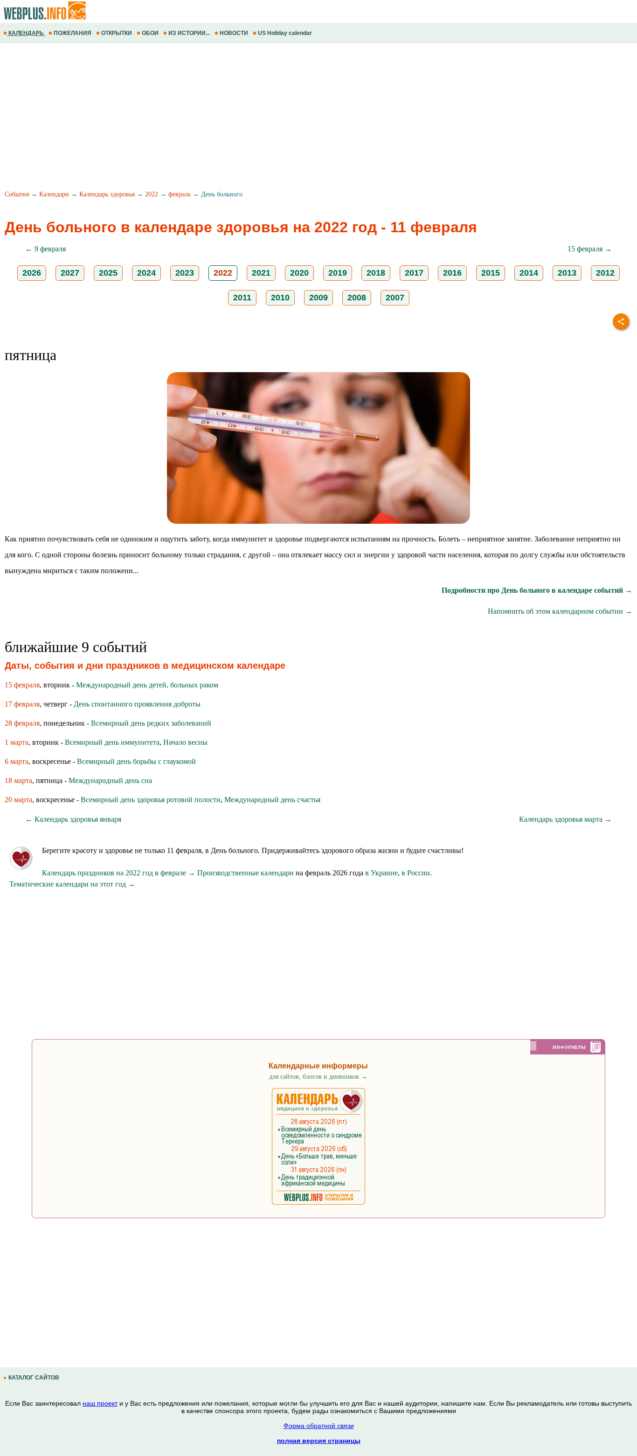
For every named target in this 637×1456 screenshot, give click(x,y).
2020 (299, 272)
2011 (242, 297)
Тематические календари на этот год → (72, 884)
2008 (356, 297)
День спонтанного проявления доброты (137, 704)
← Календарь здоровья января (73, 819)
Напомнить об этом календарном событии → (560, 611)
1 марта (16, 742)
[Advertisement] (280, 118)
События (17, 194)
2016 (452, 272)
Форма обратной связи (319, 1425)
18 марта (18, 780)
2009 (318, 297)
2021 (261, 272)
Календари (54, 194)
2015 (490, 272)
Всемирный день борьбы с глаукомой (136, 761)
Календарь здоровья (107, 194)
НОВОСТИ (233, 33)
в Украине (381, 873)
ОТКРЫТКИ (116, 33)
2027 (70, 272)
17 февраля (22, 704)
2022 (151, 194)
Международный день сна (110, 780)
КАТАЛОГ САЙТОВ (34, 1377)
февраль (179, 194)
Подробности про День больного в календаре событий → (537, 590)
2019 (337, 272)
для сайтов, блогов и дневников (318, 1076)
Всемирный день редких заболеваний (151, 723)
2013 (567, 272)
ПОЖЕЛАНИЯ (72, 33)
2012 (605, 272)
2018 (376, 272)
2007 (395, 297)
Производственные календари (245, 873)
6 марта (16, 761)
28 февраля (22, 723)
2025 (108, 272)
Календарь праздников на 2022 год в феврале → (118, 873)
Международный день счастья (272, 800)
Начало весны (185, 742)
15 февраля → (590, 249)
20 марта (18, 800)
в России (416, 873)
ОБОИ (150, 33)
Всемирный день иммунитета (112, 742)
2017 (414, 272)
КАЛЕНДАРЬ (26, 33)
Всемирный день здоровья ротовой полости (151, 800)
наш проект (100, 1403)
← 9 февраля (45, 249)
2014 (528, 272)
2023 (184, 272)
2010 (280, 297)
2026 (31, 272)
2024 (146, 272)
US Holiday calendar (284, 33)
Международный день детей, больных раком (147, 685)
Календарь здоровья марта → (565, 819)
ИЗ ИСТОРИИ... (189, 33)
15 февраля (22, 685)
